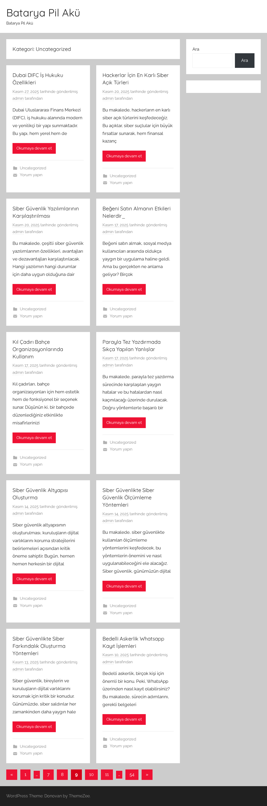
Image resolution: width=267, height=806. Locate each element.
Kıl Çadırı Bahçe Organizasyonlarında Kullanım (38, 349)
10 (91, 774)
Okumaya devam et (34, 148)
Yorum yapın (31, 175)
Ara (195, 49)
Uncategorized (33, 168)
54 (132, 774)
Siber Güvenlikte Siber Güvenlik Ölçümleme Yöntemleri (128, 497)
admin (18, 98)
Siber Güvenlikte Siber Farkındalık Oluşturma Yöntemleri (39, 645)
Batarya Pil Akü (43, 12)
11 (107, 774)
